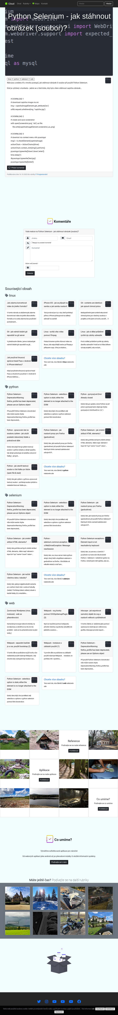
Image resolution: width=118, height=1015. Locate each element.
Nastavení (59, 1012)
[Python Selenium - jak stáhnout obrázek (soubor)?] (59, 41)
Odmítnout (110, 1009)
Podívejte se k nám (59, 862)
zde (93, 1009)
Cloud (11, 3)
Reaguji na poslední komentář (42, 243)
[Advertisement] (59, 197)
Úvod (19, 4)
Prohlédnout (73, 751)
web (31, 79)
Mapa (36, 4)
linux (9, 79)
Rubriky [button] (26, 4)
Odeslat (30, 273)
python (16, 79)
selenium (25, 79)
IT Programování (41, 174)
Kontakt (44, 4)
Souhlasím (100, 1009)
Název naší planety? (31, 263)
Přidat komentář (17, 168)
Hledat (108, 4)
